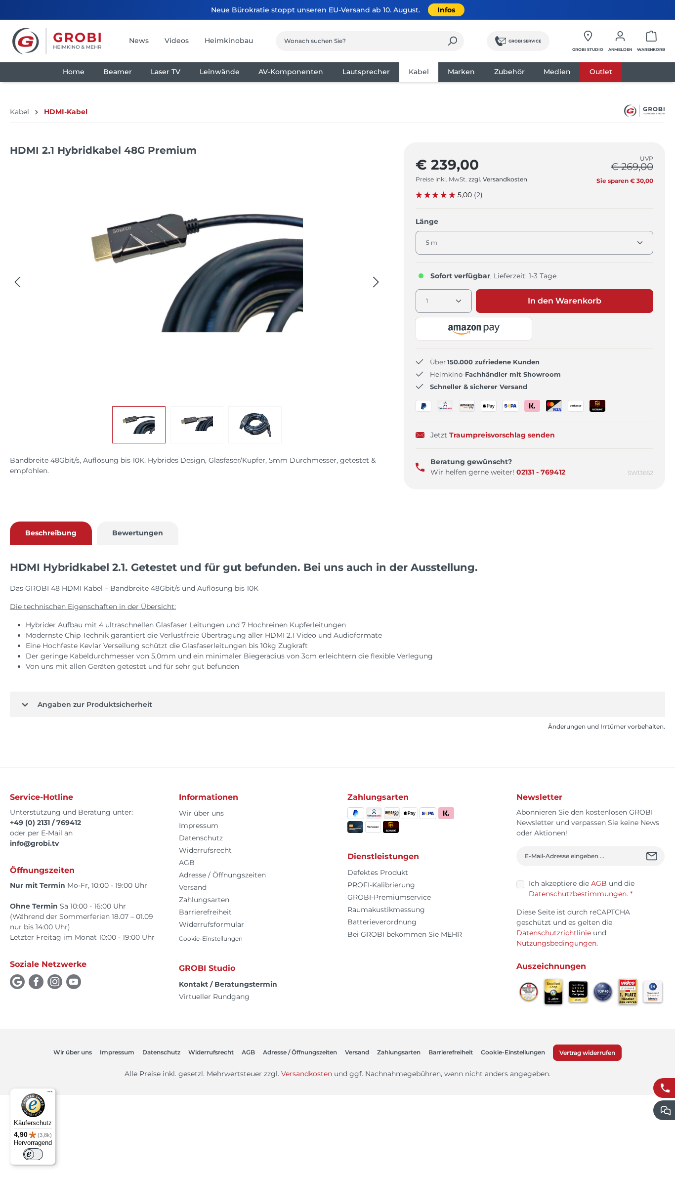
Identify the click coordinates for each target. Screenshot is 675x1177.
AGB (187, 862)
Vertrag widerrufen (587, 1052)
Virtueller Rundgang (214, 996)
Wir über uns (201, 813)
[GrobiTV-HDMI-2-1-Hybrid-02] (196, 272)
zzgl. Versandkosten (497, 179)
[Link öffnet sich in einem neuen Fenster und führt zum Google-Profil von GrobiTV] (17, 981)
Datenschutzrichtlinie (553, 932)
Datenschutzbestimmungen (578, 893)
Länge (427, 221)
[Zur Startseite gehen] (56, 41)
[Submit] (653, 856)
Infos (446, 9)
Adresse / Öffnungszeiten (222, 875)
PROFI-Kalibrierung (381, 884)
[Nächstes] (376, 282)
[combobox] (358, 41)
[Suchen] (452, 41)
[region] (197, 304)
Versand (193, 887)
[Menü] (50, 1094)
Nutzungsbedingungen (556, 943)
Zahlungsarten (204, 899)
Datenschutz (201, 837)
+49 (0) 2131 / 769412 (45, 822)
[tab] (51, 533)
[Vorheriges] (17, 282)
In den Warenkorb (564, 300)
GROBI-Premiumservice (389, 897)
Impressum (198, 825)
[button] (474, 329)
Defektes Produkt (377, 872)
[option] (141, 424)
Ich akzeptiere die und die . (581, 888)
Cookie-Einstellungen (211, 938)
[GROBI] (633, 110)
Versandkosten (306, 1073)
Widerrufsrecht (205, 850)
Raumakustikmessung (386, 909)
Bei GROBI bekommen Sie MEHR (404, 934)
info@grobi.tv (34, 843)
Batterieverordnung (382, 921)
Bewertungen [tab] (137, 532)
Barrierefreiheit (205, 912)
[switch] (33, 1154)
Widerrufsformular (211, 924)
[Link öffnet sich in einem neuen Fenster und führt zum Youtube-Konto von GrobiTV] (73, 981)
